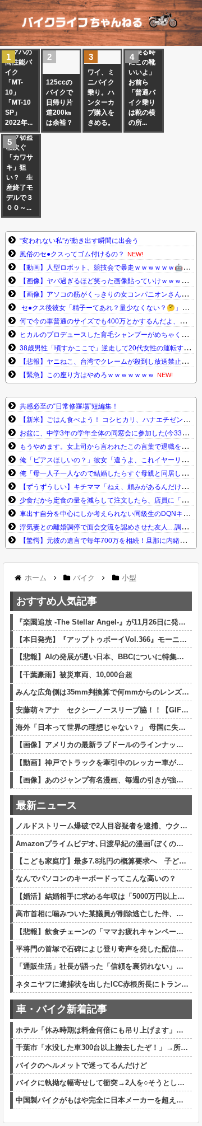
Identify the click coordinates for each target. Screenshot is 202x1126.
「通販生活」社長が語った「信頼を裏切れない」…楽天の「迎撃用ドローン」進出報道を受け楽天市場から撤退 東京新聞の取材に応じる (102, 966)
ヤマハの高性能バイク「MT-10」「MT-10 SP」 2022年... (19, 87)
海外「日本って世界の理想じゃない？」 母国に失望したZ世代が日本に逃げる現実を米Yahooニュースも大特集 (102, 727)
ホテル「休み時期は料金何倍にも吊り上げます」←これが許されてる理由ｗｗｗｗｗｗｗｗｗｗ (102, 1030)
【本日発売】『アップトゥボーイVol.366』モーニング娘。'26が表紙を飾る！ (102, 639)
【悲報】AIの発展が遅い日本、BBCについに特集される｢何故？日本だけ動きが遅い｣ (102, 657)
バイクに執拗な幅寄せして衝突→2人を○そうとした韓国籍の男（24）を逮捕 (102, 1082)
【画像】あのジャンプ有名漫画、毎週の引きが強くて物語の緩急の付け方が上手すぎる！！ (102, 780)
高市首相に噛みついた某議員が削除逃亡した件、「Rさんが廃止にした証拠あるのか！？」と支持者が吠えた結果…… (102, 913)
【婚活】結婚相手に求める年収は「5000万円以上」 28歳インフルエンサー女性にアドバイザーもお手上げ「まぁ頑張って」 (102, 896)
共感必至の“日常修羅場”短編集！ (69, 406)
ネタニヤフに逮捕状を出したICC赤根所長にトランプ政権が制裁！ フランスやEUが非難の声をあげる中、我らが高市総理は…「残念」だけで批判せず (102, 984)
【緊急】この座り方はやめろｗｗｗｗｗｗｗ (87, 375)
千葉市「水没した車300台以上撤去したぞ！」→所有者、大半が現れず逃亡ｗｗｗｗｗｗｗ (102, 1047)
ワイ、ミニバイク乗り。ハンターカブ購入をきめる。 (101, 97)
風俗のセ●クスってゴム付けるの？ (72, 254)
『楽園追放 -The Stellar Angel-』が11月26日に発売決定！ (102, 622)
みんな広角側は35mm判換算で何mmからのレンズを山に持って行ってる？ (102, 692)
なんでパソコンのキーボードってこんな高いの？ (96, 878)
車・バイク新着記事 (61, 1009)
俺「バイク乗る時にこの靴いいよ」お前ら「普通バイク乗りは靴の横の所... (141, 82)
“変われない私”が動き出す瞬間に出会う (79, 241)
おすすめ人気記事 (56, 601)
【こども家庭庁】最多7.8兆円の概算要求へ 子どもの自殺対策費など (102, 861)
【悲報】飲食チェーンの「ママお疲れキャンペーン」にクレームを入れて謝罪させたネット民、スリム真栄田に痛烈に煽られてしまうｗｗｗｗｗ (102, 931)
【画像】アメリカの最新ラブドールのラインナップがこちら (102, 744)
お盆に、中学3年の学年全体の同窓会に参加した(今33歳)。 (109, 433)
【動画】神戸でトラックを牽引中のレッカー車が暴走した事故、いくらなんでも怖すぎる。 (102, 762)
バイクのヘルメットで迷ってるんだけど (81, 1065)
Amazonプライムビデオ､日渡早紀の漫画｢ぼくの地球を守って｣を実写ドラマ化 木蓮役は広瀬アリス (102, 843)
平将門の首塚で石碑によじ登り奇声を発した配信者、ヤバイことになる (102, 949)
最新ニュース (46, 805)
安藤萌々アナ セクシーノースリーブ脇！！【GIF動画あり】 (102, 710)
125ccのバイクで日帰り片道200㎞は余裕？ (59, 102)
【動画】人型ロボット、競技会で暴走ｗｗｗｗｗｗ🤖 (101, 267)
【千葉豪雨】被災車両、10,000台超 (74, 674)
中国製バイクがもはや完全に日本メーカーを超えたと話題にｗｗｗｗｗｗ (102, 1100)
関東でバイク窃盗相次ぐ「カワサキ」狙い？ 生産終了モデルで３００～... (19, 167)
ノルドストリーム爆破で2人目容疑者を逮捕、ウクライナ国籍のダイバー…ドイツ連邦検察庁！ (102, 826)
